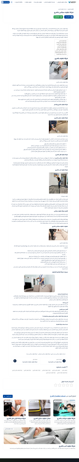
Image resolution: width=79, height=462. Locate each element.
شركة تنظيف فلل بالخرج (62, 46)
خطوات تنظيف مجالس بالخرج (61, 51)
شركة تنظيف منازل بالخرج (62, 44)
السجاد (55, 216)
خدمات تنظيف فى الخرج (59, 401)
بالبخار (56, 148)
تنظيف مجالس (64, 370)
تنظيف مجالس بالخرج (56, 370)
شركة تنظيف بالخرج (63, 41)
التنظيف (20, 139)
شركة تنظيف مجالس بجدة (31, 354)
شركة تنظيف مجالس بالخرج (17, 370)
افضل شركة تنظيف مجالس (61, 49)
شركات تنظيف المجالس (46, 370)
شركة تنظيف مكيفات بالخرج (62, 373)
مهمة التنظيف (53, 99)
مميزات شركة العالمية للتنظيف (61, 52)
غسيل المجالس (40, 158)
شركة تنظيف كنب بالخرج (62, 47)
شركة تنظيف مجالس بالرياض (55, 300)
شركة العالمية (61, 34)
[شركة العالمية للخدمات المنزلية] (72, 2)
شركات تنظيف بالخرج (36, 370)
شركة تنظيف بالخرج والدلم (62, 42)
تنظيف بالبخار (49, 338)
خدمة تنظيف (32, 85)
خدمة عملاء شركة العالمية (62, 54)
